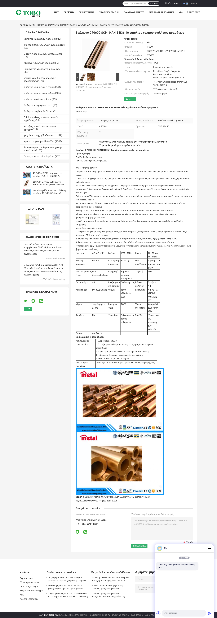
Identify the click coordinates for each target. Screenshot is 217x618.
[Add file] (158, 613)
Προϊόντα (69, 12)
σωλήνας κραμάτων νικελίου (137, 497)
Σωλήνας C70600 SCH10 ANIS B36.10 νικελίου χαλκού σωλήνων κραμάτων (49, 185)
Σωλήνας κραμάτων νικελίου (62, 25)
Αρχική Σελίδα (27, 25)
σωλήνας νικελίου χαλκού (37, 99)
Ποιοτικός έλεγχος (134, 12)
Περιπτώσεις (193, 12)
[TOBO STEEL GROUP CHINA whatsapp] (35, 301)
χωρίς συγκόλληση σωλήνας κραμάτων (103, 497)
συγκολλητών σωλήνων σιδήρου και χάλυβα (96, 501)
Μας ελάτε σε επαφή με (161, 12)
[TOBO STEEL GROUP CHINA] (28, 13)
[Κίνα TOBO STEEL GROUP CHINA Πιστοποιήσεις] (32, 219)
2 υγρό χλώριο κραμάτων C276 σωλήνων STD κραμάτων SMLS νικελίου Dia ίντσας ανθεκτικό (68, 595)
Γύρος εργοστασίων (108, 12)
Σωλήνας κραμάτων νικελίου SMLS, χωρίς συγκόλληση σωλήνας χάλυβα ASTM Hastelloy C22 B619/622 (65, 587)
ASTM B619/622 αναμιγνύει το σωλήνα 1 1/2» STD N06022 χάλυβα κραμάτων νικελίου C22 (48, 176)
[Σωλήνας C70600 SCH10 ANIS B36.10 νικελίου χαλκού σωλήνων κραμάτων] (27, 183)
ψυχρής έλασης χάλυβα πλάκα (40, 135)
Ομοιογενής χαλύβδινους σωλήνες (42, 69)
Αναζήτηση (154, 4)
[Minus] (209, 548)
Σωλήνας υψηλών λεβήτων (38, 111)
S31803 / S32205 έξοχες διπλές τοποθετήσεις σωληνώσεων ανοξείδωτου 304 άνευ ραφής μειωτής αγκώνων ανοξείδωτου (110, 587)
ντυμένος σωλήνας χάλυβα (38, 63)
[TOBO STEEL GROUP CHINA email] (27, 301)
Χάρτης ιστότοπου (29, 599)
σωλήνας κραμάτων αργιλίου (39, 93)
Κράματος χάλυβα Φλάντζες (39, 141)
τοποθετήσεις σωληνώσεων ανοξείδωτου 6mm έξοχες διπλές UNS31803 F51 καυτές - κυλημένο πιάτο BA (111, 595)
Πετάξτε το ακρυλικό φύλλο (39, 156)
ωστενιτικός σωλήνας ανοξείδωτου (43, 54)
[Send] (209, 613)
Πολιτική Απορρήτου (48, 615)
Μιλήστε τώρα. (172, 3)
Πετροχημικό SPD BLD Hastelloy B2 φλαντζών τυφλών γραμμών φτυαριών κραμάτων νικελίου (67, 579)
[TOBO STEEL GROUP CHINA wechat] (43, 301)
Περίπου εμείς (86, 12)
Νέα (181, 12)
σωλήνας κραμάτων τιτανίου (39, 87)
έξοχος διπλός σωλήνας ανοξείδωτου (44, 45)
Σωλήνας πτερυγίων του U (38, 105)
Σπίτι (56, 12)
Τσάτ (128, 99)
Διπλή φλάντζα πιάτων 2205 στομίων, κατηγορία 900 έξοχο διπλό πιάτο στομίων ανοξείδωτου (110, 579)
